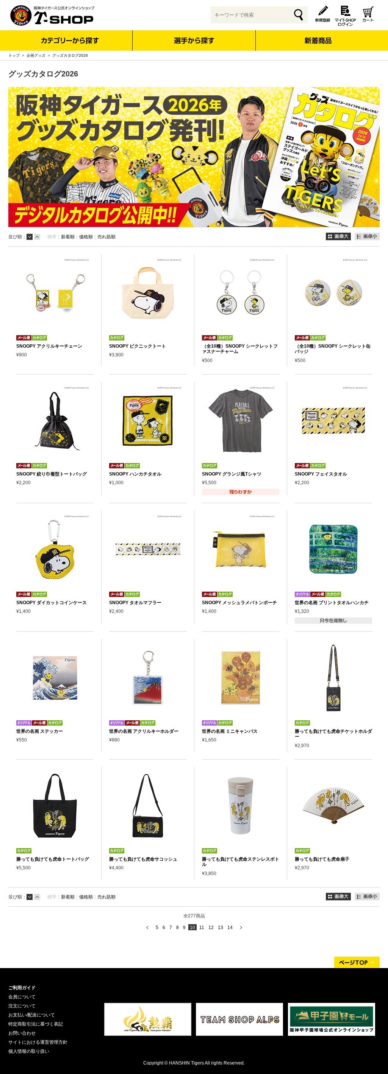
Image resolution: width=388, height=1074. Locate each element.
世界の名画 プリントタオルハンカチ (332, 602)
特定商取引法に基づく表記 (35, 1024)
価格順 (86, 236)
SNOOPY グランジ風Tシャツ (231, 474)
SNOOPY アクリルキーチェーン (49, 346)
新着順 (68, 236)
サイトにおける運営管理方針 (37, 1042)
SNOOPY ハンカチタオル (135, 474)
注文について (22, 1006)
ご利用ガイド (22, 987)
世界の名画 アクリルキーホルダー (143, 731)
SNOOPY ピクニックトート (137, 346)
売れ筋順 (106, 236)
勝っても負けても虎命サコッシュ (143, 859)
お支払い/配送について (31, 1015)
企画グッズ (36, 55)
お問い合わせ (22, 1033)
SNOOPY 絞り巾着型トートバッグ (51, 474)
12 (211, 927)
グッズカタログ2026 (70, 55)
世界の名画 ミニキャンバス (230, 731)
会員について (22, 996)
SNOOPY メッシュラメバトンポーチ (239, 602)
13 (220, 927)
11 (201, 927)
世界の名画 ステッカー (39, 731)
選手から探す (194, 40)
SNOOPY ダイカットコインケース (51, 602)
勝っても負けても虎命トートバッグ (52, 859)
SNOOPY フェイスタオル (321, 474)
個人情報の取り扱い (28, 1051)
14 (230, 927)
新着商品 (318, 35)
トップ (14, 55)
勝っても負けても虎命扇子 (322, 859)
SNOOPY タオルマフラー (135, 602)
